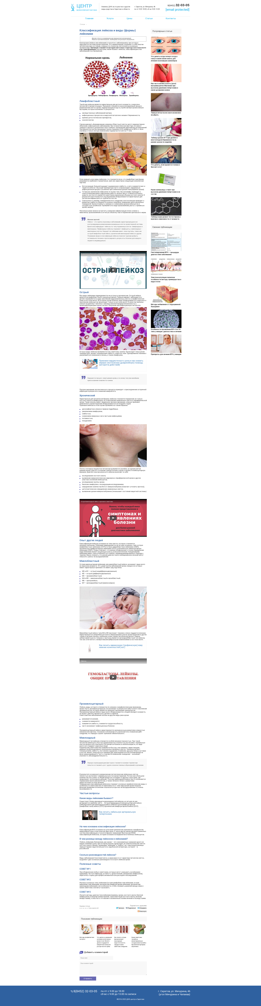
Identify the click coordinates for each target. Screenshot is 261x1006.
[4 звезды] (85, 908)
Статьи (149, 18)
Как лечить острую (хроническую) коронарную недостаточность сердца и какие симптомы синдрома (120, 942)
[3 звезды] (84, 908)
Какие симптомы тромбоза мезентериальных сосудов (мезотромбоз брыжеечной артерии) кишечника (139, 942)
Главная (89, 18)
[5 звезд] (87, 908)
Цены (129, 18)
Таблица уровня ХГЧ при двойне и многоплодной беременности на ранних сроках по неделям (164, 140)
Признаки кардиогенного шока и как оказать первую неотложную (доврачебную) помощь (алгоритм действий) (121, 362)
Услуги (110, 18)
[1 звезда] (80, 908)
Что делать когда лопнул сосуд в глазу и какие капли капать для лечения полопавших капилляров (164, 58)
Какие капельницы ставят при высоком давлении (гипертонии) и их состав (165, 192)
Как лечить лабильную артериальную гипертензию (117, 813)
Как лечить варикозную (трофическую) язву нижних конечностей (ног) (120, 646)
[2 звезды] (82, 908)
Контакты (171, 18)
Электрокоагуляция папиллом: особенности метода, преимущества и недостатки (166, 279)
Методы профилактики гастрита (87, 938)
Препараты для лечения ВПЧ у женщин (166, 354)
